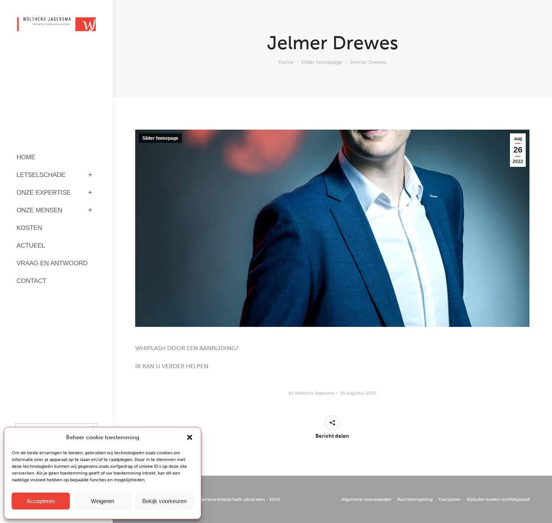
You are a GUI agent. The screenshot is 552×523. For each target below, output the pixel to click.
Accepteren (41, 501)
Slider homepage (160, 138)
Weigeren (102, 501)
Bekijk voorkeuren (164, 501)
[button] (189, 437)
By (311, 393)
